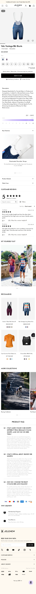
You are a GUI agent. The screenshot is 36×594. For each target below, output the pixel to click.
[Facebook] (8, 550)
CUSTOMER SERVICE (6, 555)
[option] (18, 26)
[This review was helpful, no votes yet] (3, 220)
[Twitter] (2, 550)
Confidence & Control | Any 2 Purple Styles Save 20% (18, 2)
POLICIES (3, 559)
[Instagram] (24, 550)
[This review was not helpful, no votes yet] (9, 220)
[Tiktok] (19, 550)
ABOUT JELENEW (6, 564)
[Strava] (30, 550)
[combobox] (29, 206)
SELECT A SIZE (18, 76)
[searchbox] (7, 201)
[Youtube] (13, 550)
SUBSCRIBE (30, 545)
